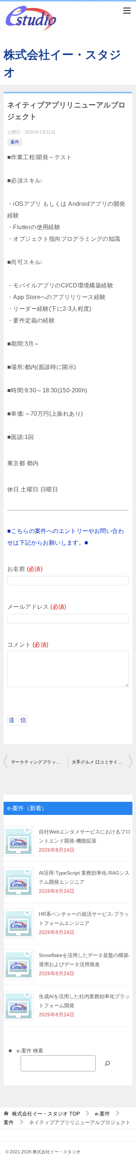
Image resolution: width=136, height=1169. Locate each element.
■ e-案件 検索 (23, 1051)
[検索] (107, 1063)
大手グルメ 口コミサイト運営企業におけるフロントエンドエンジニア (102, 762)
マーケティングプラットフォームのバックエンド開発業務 (39, 762)
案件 (15, 142)
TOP (46, 1114)
